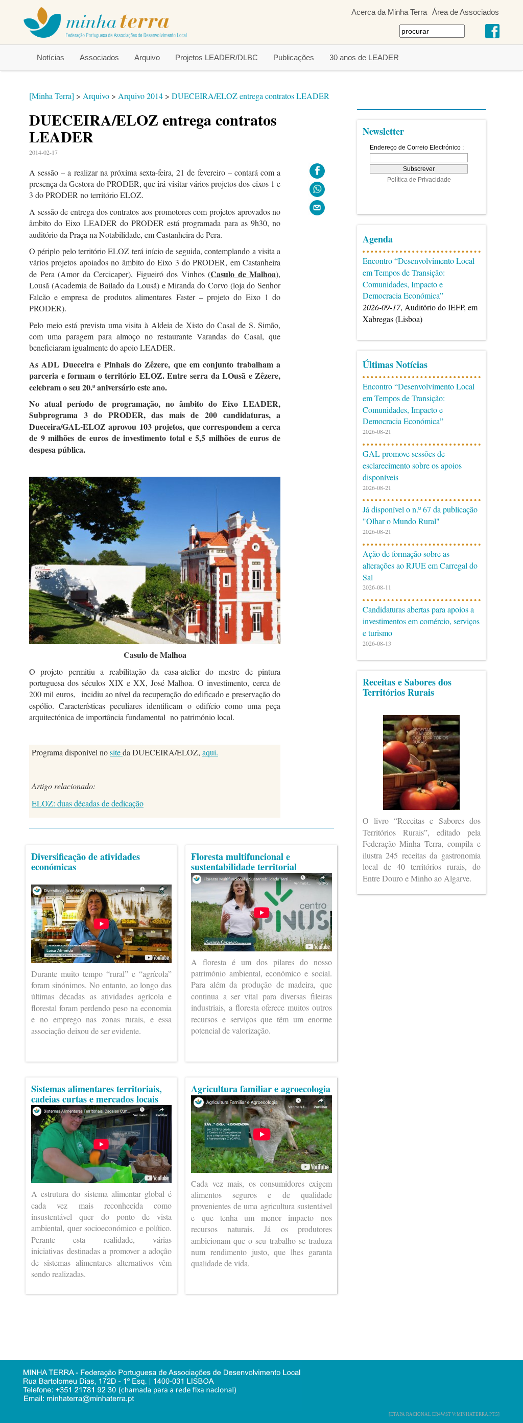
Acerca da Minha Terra (389, 12)
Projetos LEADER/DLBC (216, 57)
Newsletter (383, 131)
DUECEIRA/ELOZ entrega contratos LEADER (250, 95)
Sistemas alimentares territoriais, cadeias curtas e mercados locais (96, 1094)
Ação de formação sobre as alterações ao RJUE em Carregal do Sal (420, 565)
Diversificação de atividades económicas (85, 861)
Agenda (378, 239)
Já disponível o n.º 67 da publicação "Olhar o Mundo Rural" (420, 515)
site (116, 752)
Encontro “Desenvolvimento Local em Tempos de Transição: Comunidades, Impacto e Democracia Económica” (418, 278)
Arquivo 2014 (140, 95)
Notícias (50, 57)
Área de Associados (465, 12)
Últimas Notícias (395, 364)
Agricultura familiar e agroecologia (260, 1088)
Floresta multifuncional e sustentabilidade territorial (244, 861)
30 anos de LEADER (364, 57)
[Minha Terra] (51, 95)
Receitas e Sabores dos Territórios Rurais (407, 687)
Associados (99, 57)
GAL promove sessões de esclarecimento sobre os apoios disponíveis (412, 465)
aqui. (210, 752)
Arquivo (147, 57)
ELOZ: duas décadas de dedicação (88, 803)
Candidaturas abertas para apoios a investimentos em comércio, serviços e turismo (421, 621)
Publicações (293, 57)
